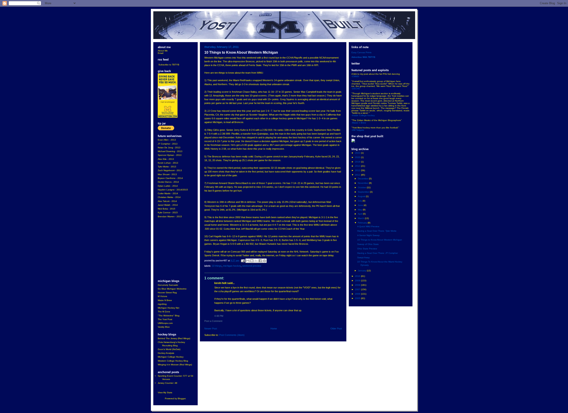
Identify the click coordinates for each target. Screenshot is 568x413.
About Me (163, 50)
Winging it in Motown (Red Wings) (175, 364)
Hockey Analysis (166, 353)
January (362, 270)
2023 (358, 153)
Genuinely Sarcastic (168, 285)
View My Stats (165, 392)
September (364, 192)
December (363, 178)
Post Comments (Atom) (232, 335)
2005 (358, 298)
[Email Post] (243, 260)
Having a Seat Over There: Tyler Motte (376, 231)
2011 (358, 175)
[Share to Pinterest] (264, 260)
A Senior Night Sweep (368, 235)
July (360, 201)
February (363, 222)
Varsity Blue (164, 327)
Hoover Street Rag (167, 292)
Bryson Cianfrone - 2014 (170, 178)
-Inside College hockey (363, 115)
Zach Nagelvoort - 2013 (170, 170)
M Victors (162, 296)
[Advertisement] (171, 249)
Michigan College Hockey (170, 357)
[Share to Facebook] (260, 260)
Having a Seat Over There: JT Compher (377, 253)
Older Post (336, 328)
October (362, 187)
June (361, 205)
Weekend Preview (251, 265)
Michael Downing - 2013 (170, 151)
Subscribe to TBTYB (168, 64)
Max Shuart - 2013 (167, 174)
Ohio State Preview (367, 248)
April (360, 214)
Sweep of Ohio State (368, 244)
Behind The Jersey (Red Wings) (174, 338)
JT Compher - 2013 (168, 144)
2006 (358, 294)
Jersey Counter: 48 (167, 383)
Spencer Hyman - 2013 (169, 155)
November (363, 183)
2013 (358, 166)
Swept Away (363, 257)
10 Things (217, 265)
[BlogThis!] (252, 260)
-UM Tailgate (357, 130)
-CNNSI (355, 76)
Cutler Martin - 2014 (168, 193)
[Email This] (247, 260)
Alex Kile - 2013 (166, 159)
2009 (358, 280)
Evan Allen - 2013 (167, 140)
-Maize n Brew (358, 122)
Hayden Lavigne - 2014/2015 (173, 189)
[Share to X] (256, 260)
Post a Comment (213, 321)
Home (273, 328)
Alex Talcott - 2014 (167, 201)
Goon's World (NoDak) (169, 349)
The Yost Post (165, 319)
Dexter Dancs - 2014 (168, 182)
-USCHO (355, 88)
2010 (358, 276)
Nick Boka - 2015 (166, 208)
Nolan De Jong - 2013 (169, 147)
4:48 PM (218, 316)
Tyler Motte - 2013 (167, 166)
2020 (358, 157)
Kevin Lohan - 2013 (168, 163)
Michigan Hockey (232, 265)
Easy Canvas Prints (361, 52)
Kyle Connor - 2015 (168, 212)
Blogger (181, 398)
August (362, 196)
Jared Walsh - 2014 (168, 205)
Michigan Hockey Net (168, 308)
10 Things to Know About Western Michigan (379, 240)
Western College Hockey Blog (173, 361)
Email (160, 53)
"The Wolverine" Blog (168, 315)
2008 (358, 285)
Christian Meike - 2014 (169, 197)
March (361, 218)
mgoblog (162, 304)
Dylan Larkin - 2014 (168, 186)
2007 (358, 289)
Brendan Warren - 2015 (170, 216)
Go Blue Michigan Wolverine (172, 289)
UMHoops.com (165, 323)
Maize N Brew (165, 300)
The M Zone (164, 311)
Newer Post (210, 328)
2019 (358, 162)
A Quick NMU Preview (368, 226)
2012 (358, 170)
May (360, 209)
